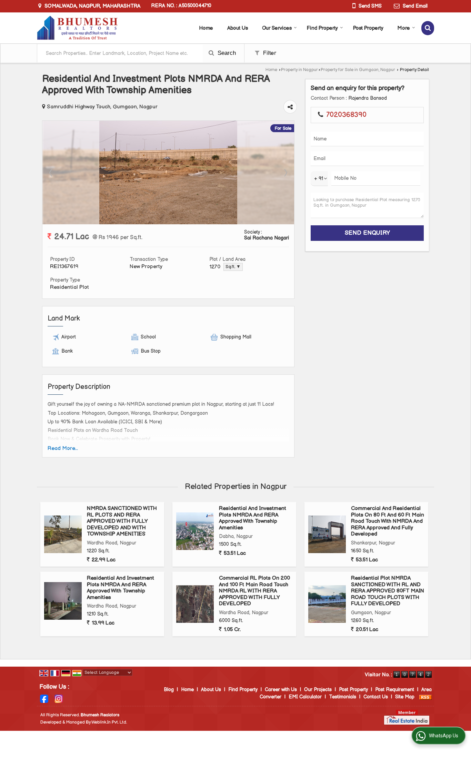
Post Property (368, 28)
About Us (237, 28)
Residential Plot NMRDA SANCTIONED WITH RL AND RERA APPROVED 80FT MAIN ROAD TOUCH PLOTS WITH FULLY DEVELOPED (387, 591)
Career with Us (281, 690)
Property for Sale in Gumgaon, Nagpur (358, 69)
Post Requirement (394, 690)
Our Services (277, 28)
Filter (268, 53)
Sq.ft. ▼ (233, 266)
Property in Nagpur (299, 69)
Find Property (322, 28)
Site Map (404, 697)
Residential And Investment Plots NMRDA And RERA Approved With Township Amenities (252, 518)
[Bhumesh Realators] (77, 28)
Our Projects (318, 690)
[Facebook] (44, 699)
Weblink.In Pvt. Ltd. (109, 722)
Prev (51, 172)
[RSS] (425, 697)
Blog (169, 690)
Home (206, 28)
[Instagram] (58, 699)
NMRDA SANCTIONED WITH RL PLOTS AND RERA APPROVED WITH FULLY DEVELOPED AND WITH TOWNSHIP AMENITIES (122, 521)
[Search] (427, 28)
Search (226, 53)
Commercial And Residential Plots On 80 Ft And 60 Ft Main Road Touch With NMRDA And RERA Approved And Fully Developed (387, 521)
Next (285, 172)
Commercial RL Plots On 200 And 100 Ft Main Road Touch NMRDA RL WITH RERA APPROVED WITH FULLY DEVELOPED (254, 591)
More (404, 28)
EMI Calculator (305, 697)
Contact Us (375, 697)
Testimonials (342, 697)
